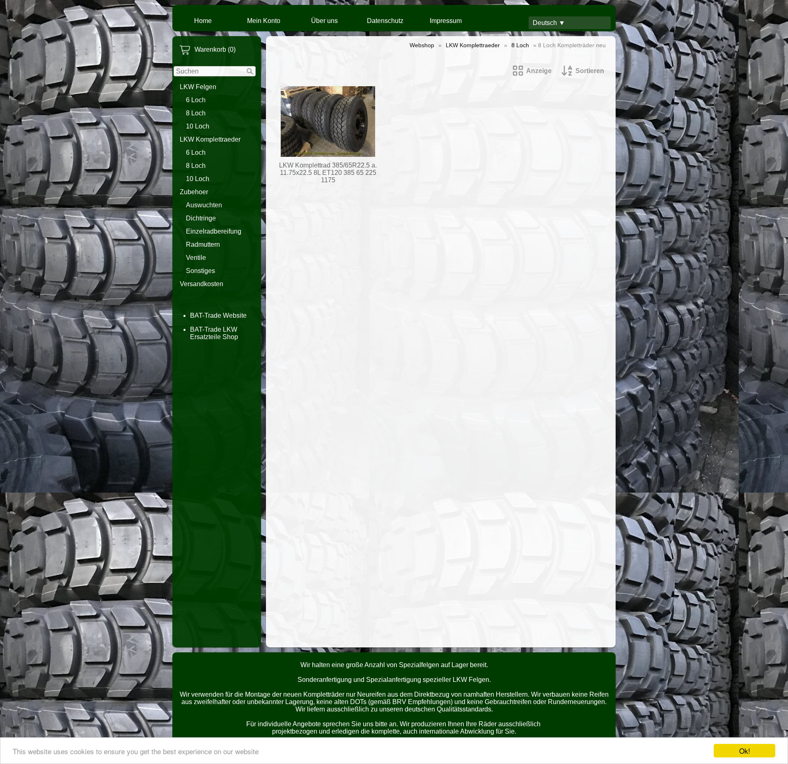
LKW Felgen (198, 86)
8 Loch (196, 113)
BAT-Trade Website (218, 315)
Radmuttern (203, 244)
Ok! (744, 751)
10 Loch (197, 126)
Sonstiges (200, 270)
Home (203, 20)
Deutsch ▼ (549, 22)
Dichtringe (201, 218)
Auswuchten (204, 205)
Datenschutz (385, 20)
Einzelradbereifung (213, 231)
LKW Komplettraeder (210, 139)
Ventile (196, 257)
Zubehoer (194, 191)
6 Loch (196, 99)
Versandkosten (201, 283)
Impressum (446, 20)
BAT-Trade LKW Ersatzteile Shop (214, 333)
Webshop (422, 45)
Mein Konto (263, 20)
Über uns (324, 20)
